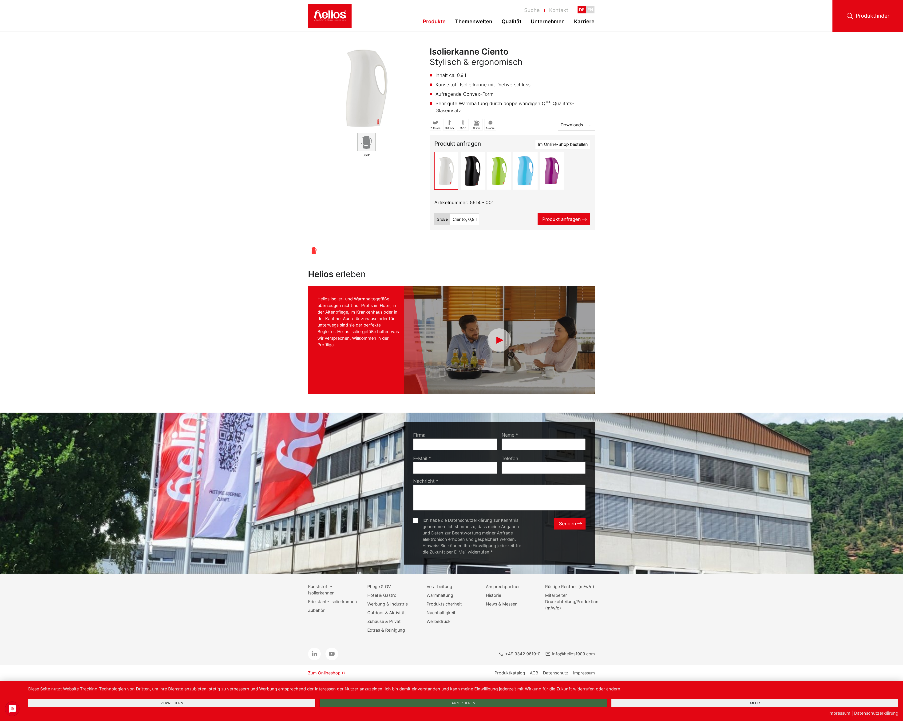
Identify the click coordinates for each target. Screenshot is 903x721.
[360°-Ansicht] (366, 142)
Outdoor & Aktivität (386, 612)
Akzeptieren (463, 703)
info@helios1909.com (573, 653)
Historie (493, 595)
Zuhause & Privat (384, 621)
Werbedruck (439, 621)
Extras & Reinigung (386, 630)
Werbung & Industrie (387, 603)
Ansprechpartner (503, 586)
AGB (534, 672)
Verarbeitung (439, 586)
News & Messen (502, 603)
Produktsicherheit (444, 603)
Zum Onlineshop (324, 672)
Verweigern (171, 703)
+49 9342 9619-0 (522, 653)
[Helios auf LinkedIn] (314, 654)
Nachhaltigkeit (441, 612)
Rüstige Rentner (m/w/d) (569, 586)
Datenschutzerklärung (876, 713)
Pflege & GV (379, 586)
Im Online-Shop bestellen (563, 144)
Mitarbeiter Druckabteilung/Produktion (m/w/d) (571, 601)
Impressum (584, 672)
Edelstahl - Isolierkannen (332, 601)
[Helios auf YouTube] (331, 654)
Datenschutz (555, 672)
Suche (532, 10)
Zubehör (316, 610)
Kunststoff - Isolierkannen (321, 589)
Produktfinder (872, 16)
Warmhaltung (440, 595)
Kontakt (558, 10)
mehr (755, 703)
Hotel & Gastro (381, 595)
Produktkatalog (510, 672)
